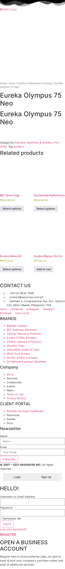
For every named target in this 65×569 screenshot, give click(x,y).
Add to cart (43, 269)
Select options (12, 208)
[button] (32, 131)
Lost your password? (13, 529)
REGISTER (8, 535)
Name (3, 436)
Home (3, 83)
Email (3, 447)
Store (12, 83)
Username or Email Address (17, 496)
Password (6, 507)
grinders (19, 146)
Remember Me (11, 518)
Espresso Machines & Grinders (35, 83)
